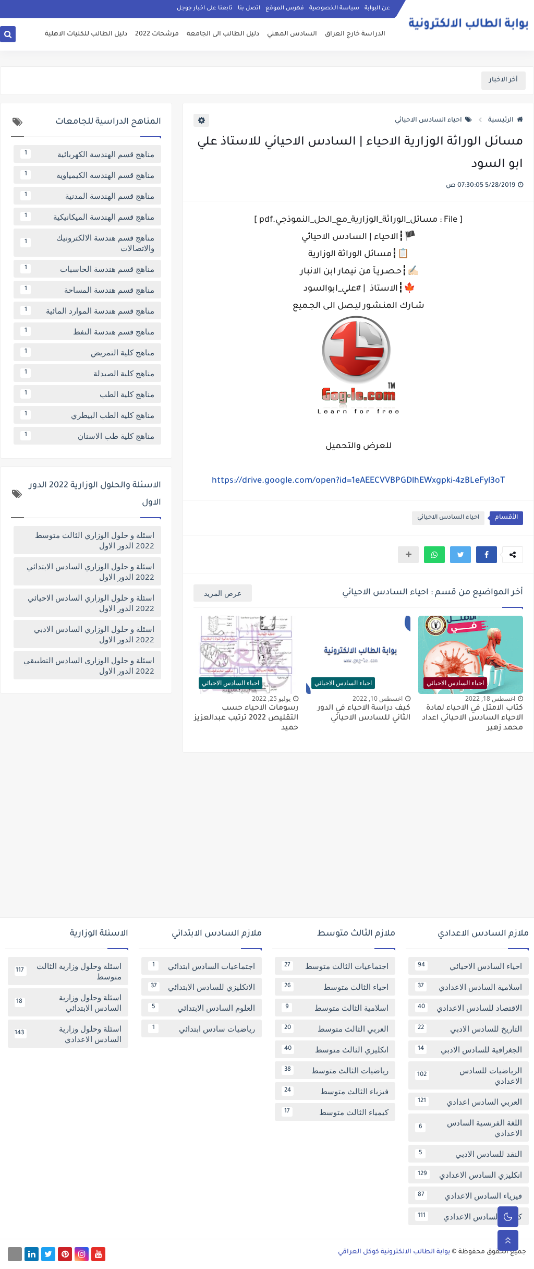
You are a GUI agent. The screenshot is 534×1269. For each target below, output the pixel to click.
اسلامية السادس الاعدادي (470, 986)
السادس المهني (292, 34)
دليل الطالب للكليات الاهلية (86, 34)
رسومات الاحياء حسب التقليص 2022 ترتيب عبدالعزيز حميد (246, 718)
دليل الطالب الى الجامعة (223, 34)
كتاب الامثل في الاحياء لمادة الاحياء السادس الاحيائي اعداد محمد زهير (472, 718)
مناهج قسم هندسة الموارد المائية (90, 310)
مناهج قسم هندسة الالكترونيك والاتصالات (90, 242)
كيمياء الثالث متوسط (336, 1112)
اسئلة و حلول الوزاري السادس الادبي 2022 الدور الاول (94, 634)
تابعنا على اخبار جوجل (205, 8)
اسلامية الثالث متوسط (337, 1007)
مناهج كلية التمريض (90, 352)
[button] (486, 554)
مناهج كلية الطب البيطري (90, 415)
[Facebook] (15, 1254)
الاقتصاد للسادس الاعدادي (470, 1007)
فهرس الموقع (284, 8)
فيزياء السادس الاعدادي (470, 1195)
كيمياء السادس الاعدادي (470, 1216)
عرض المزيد (222, 593)
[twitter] (48, 1254)
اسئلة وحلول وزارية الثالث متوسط (69, 971)
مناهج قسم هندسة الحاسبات (90, 269)
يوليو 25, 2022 (271, 698)
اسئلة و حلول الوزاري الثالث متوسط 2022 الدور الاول (94, 540)
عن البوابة (377, 8)
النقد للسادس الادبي (471, 1153)
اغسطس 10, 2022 (378, 698)
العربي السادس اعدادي (470, 1101)
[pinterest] (65, 1254)
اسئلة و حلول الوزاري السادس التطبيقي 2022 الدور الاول (88, 665)
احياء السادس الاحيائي (428, 120)
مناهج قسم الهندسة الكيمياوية (90, 175)
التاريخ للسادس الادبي (470, 1028)
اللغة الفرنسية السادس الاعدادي (471, 1127)
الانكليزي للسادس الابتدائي (203, 986)
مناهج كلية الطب (90, 394)
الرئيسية (501, 120)
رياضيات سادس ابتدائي (204, 1028)
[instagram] (82, 1254)
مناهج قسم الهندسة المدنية (90, 195)
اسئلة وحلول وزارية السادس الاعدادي (68, 1033)
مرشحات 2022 (157, 34)
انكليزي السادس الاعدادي (470, 1174)
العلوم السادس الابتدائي (204, 1007)
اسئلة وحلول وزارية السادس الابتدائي (69, 1002)
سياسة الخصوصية (334, 8)
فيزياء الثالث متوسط (336, 1091)
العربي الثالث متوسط (336, 1028)
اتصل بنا (249, 8)
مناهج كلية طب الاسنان (90, 435)
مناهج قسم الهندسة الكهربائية (90, 154)
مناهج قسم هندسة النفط (90, 331)
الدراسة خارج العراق (355, 34)
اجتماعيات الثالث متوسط (336, 966)
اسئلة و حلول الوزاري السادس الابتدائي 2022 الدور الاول (90, 571)
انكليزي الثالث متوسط (336, 1049)
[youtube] (98, 1254)
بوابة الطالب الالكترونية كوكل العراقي (394, 1252)
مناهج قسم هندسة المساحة (90, 289)
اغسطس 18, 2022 (490, 698)
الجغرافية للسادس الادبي (470, 1049)
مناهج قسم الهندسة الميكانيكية (90, 216)
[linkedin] (32, 1254)
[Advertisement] (267, 839)
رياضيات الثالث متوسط (336, 1070)
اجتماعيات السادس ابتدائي (204, 966)
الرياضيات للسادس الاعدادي (469, 1075)
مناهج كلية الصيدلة (90, 373)
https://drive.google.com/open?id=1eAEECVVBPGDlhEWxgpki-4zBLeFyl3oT (358, 481)
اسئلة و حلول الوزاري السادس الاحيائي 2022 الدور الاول (91, 602)
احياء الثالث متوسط (336, 986)
